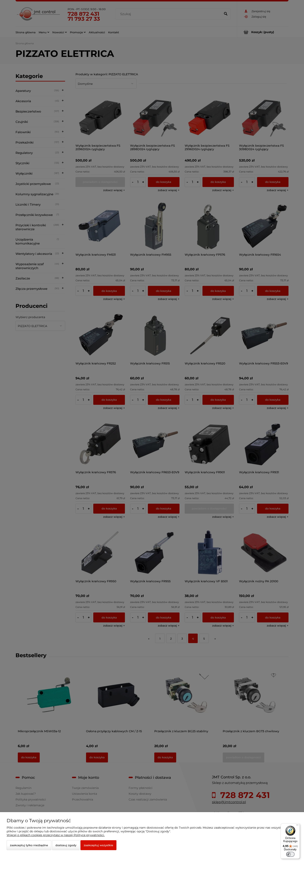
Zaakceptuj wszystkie (98, 845)
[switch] (290, 854)
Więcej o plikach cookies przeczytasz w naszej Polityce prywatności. (56, 835)
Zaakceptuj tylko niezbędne (29, 845)
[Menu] (297, 825)
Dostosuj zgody (65, 845)
